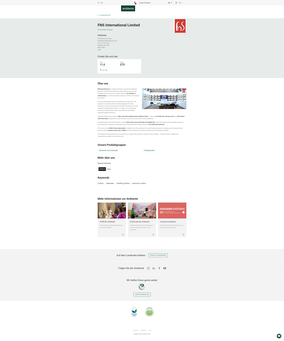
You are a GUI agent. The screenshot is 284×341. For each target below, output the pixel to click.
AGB (150, 330)
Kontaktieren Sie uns (142, 294)
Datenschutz (144, 330)
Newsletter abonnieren (158, 255)
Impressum (135, 330)
